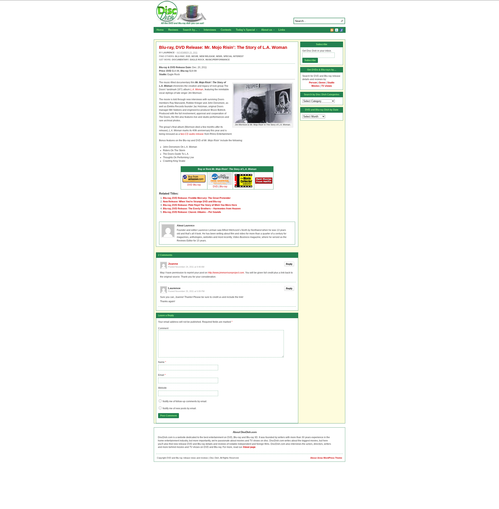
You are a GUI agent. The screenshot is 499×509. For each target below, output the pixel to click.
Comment (163, 328)
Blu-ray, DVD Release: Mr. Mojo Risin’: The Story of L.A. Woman (223, 47)
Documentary (180, 59)
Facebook (341, 30)
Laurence (168, 52)
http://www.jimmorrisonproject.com (226, 272)
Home (160, 29)
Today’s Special (244, 30)
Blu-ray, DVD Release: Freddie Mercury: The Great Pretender (197, 198)
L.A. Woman (196, 89)
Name (161, 362)
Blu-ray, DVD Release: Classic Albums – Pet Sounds (192, 212)
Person (313, 82)
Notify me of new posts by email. (179, 408)
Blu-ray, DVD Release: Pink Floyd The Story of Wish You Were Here (200, 205)
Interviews (210, 29)
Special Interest (233, 56)
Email (161, 375)
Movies (315, 86)
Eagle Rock (197, 59)
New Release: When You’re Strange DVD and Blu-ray (192, 201)
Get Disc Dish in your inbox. (317, 50)
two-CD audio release (192, 134)
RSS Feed (332, 30)
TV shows (326, 86)
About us (265, 30)
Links (281, 29)
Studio (330, 82)
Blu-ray (197, 184)
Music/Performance (217, 59)
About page (249, 447)
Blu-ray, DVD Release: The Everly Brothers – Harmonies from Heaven (202, 208)
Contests (226, 29)
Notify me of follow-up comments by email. (185, 401)
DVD (189, 184)
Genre (322, 82)
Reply (289, 264)
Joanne (173, 263)
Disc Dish (249, 13)
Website (162, 388)
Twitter (336, 30)
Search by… (188, 30)
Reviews (173, 29)
